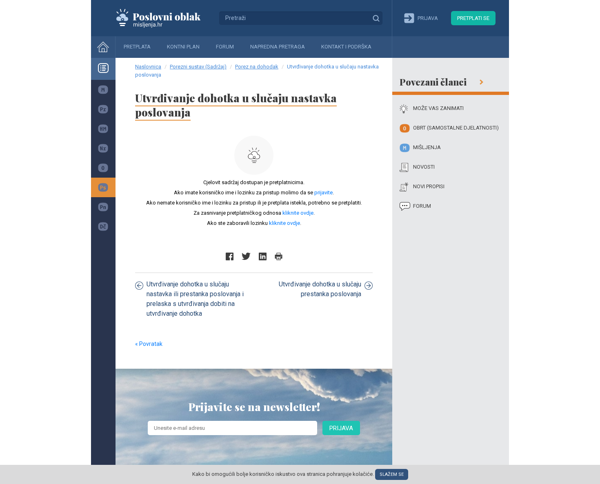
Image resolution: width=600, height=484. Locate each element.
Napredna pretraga (277, 47)
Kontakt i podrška (346, 47)
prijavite (323, 192)
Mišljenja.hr (164, 18)
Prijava (341, 428)
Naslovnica (148, 67)
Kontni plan (183, 47)
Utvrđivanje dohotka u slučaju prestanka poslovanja (320, 289)
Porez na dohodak (256, 67)
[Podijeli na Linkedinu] (263, 256)
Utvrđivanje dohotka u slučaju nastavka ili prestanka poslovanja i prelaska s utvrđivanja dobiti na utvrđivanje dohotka (195, 298)
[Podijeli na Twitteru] (246, 256)
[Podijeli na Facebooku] (229, 256)
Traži (375, 17)
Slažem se (392, 474)
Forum (225, 47)
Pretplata (137, 47)
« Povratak (148, 344)
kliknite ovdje (297, 213)
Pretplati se (473, 18)
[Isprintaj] (278, 256)
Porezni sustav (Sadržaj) (198, 67)
